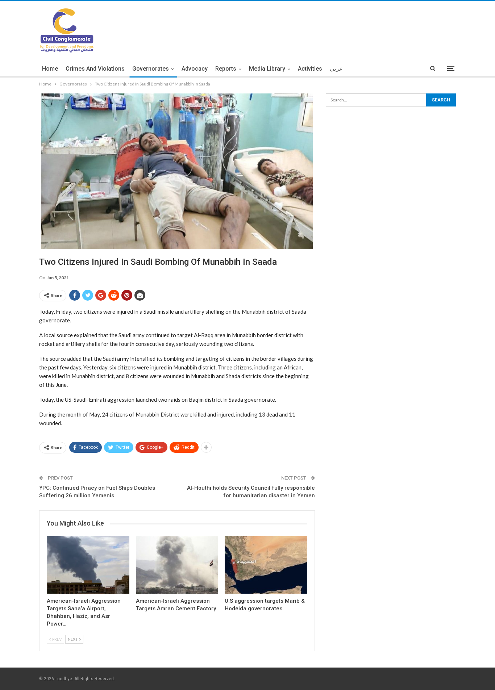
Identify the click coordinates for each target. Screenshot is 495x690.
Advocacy (195, 68)
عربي (336, 68)
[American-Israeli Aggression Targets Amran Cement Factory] (177, 565)
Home (50, 68)
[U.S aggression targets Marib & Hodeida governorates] (266, 565)
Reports (225, 68)
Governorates (150, 68)
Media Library (267, 68)
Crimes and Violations (95, 68)
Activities (310, 68)
